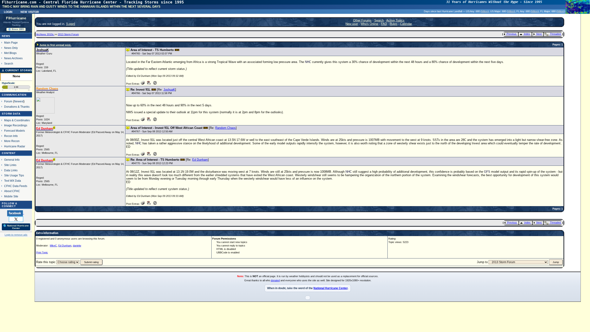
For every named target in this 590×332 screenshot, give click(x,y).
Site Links (10, 164)
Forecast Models (14, 130)
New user (351, 24)
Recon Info (11, 135)
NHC (308, 62)
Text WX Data (12, 180)
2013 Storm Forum (68, 34)
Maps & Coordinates (17, 120)
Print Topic (42, 252)
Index (527, 34)
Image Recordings (15, 125)
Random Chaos (225, 128)
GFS (487, 171)
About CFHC (12, 191)
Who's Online (369, 24)
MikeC (53, 245)
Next (539, 34)
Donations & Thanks (17, 106)
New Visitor (30, 11)
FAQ (384, 24)
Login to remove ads (16, 234)
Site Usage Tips (14, 175)
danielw (77, 245)
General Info (12, 159)
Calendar (406, 24)
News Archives (13, 58)
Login (8, 11)
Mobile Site (11, 196)
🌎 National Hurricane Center (16, 226)
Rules (393, 24)
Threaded (555, 34)
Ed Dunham (200, 159)
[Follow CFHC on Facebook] (15, 213)
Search (8, 63)
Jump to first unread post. (55, 45)
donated (275, 280)
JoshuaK (169, 89)
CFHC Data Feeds (15, 185)
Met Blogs (10, 52)
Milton (484, 11)
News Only (11, 47)
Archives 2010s (45, 34)
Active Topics (395, 20)
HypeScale (8, 83)
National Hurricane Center (330, 288)
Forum (8, 101)
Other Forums (362, 20)
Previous (511, 34)
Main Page (11, 42)
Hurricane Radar (14, 146)
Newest (19, 101)
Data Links (11, 170)
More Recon (12, 140)
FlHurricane (16, 18)
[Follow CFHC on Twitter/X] (16, 219)
